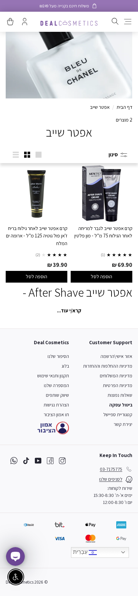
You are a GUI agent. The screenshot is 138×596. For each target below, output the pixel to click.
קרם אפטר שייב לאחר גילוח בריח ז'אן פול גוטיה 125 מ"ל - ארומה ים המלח (36, 235)
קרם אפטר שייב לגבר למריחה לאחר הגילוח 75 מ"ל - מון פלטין (103, 232)
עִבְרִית (81, 552)
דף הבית (124, 107)
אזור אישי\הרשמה (116, 356)
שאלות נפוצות (120, 395)
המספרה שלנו (56, 385)
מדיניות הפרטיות (117, 385)
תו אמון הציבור (56, 415)
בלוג (65, 366)
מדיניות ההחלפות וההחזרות (107, 366)
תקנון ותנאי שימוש (53, 376)
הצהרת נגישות (56, 405)
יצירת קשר (123, 424)
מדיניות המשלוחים (116, 376)
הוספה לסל (101, 276)
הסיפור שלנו (58, 356)
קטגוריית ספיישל (117, 415)
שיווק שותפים (57, 395)
